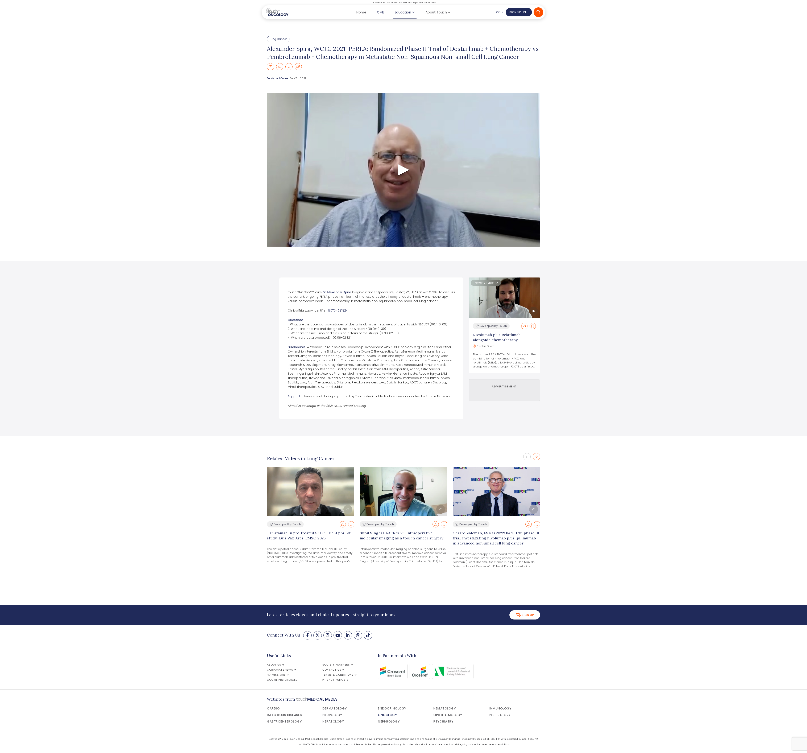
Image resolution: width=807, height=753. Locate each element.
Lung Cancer (278, 39)
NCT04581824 (338, 310)
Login (499, 12)
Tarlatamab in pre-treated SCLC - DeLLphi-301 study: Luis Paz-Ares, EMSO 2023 (309, 535)
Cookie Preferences (282, 680)
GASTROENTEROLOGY (284, 721)
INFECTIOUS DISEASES (284, 715)
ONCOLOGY (387, 715)
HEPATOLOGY (333, 721)
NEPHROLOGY (389, 721)
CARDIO (273, 708)
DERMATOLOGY (334, 708)
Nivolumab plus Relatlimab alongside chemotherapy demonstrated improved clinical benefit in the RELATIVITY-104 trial (504, 342)
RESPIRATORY (499, 715)
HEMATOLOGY (444, 708)
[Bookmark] (289, 66)
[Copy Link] (298, 66)
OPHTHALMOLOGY (447, 715)
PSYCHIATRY (443, 721)
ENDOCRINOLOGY (392, 708)
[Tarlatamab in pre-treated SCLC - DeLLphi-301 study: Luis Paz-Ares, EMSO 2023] (310, 491)
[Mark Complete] (279, 66)
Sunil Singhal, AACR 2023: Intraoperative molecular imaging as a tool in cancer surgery (401, 535)
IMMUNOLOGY (500, 708)
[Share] (270, 66)
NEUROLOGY (332, 715)
